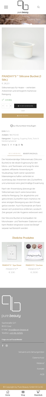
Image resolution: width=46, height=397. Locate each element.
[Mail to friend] (13, 145)
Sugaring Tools (34, 19)
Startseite (9, 19)
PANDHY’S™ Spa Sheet (11, 265)
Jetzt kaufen (23, 115)
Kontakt (40, 369)
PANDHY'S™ (12, 269)
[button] (4, 260)
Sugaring (20, 19)
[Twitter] (8, 145)
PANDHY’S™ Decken (34, 265)
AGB (42, 374)
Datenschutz (38, 357)
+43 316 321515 (16, 333)
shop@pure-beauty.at (18, 329)
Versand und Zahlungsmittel (31, 352)
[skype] (22, 145)
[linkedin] (16, 145)
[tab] (14, 153)
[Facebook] (11, 145)
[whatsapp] (19, 145)
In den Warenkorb (26, 106)
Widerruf (40, 363)
